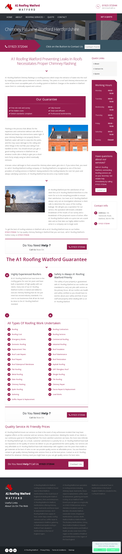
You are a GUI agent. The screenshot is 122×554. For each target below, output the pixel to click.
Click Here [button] (111, 546)
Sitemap (71, 550)
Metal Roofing (17, 374)
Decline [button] (100, 549)
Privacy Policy (45, 550)
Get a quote (106, 17)
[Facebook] (7, 550)
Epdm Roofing (17, 389)
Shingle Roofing (59, 374)
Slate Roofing (17, 379)
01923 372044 (109, 5)
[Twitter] (11, 550)
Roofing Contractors (60, 329)
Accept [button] (113, 549)
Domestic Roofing (19, 344)
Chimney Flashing (18, 384)
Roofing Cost (17, 334)
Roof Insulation (58, 349)
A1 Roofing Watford (31, 550)
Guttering (15, 394)
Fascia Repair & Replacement (64, 389)
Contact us (101, 190)
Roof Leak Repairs (19, 354)
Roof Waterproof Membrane (23, 364)
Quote (51, 17)
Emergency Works (19, 339)
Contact (62, 17)
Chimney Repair (59, 384)
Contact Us (76, 464)
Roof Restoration (59, 359)
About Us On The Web (16, 506)
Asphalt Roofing (59, 364)
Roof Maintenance (60, 354)
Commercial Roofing (61, 339)
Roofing (15, 329)
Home (9, 17)
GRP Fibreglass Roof (61, 369)
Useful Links (11, 502)
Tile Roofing (57, 379)
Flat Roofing (16, 369)
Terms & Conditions (59, 550)
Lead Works (57, 394)
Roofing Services (34, 17)
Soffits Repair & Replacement (23, 399)
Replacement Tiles (19, 349)
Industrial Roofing (59, 344)
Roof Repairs (17, 359)
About (19, 17)
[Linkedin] (15, 550)
